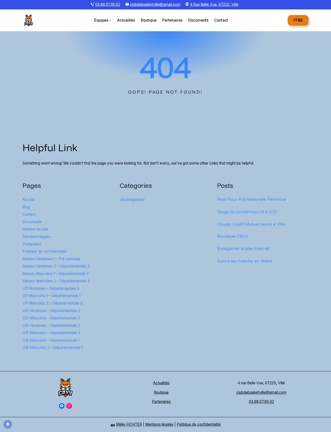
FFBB (298, 20)
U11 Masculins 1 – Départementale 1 (51, 295)
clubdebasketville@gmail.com (155, 4)
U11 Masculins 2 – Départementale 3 (52, 303)
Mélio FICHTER (129, 424)
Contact (29, 214)
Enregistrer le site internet (243, 248)
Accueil (29, 199)
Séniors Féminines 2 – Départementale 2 (56, 266)
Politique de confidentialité (45, 251)
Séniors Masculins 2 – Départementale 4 (56, 281)
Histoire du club (35, 229)
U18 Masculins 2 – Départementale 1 (52, 347)
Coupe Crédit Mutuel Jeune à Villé (251, 224)
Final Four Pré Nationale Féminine (251, 199)
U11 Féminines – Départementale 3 (51, 288)
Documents (32, 222)
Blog (26, 207)
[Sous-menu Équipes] (110, 20)
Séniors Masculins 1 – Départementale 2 (56, 273)
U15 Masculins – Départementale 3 (51, 332)
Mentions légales (37, 236)
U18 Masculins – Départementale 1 (51, 340)
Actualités (161, 383)
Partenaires (32, 244)
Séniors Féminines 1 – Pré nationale (51, 259)
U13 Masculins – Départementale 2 (51, 318)
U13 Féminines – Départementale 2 (51, 310)
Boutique (161, 392)
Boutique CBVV (232, 236)
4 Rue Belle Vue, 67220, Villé (214, 4)
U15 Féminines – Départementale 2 (51, 325)
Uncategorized (132, 199)
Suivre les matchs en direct (244, 260)
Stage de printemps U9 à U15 (247, 211)
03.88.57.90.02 (107, 4)
